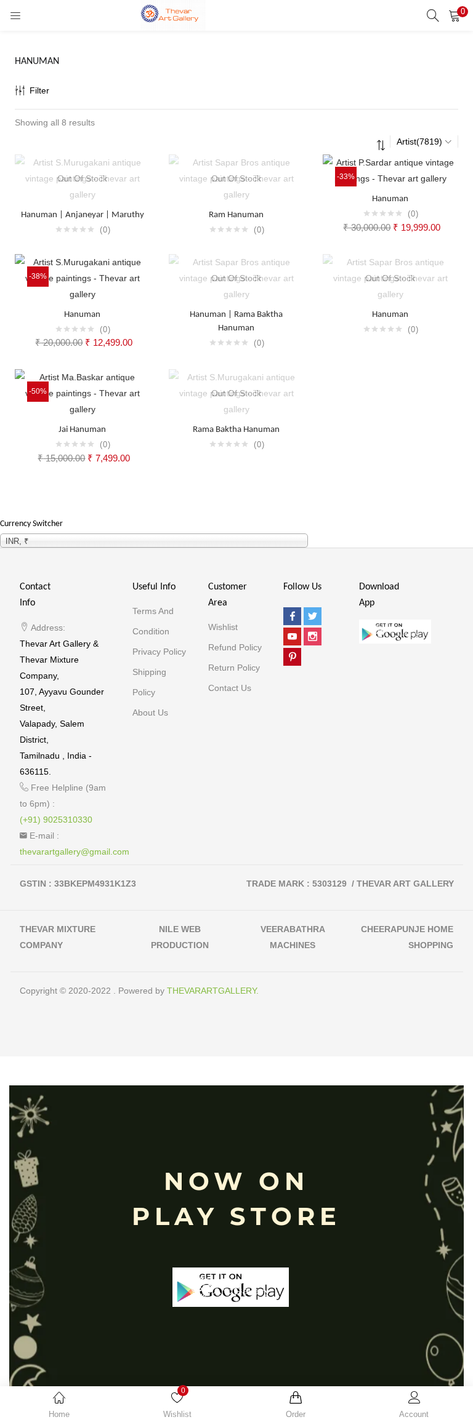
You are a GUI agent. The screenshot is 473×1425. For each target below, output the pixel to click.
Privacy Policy (159, 652)
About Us (150, 712)
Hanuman (390, 199)
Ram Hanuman (236, 215)
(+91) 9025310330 (56, 819)
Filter (39, 90)
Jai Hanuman (82, 429)
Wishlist (223, 627)
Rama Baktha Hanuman (236, 429)
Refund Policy (235, 647)
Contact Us (229, 688)
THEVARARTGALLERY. (213, 991)
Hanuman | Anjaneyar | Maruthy (82, 215)
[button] (454, 15)
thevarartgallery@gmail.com (74, 851)
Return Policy (234, 668)
